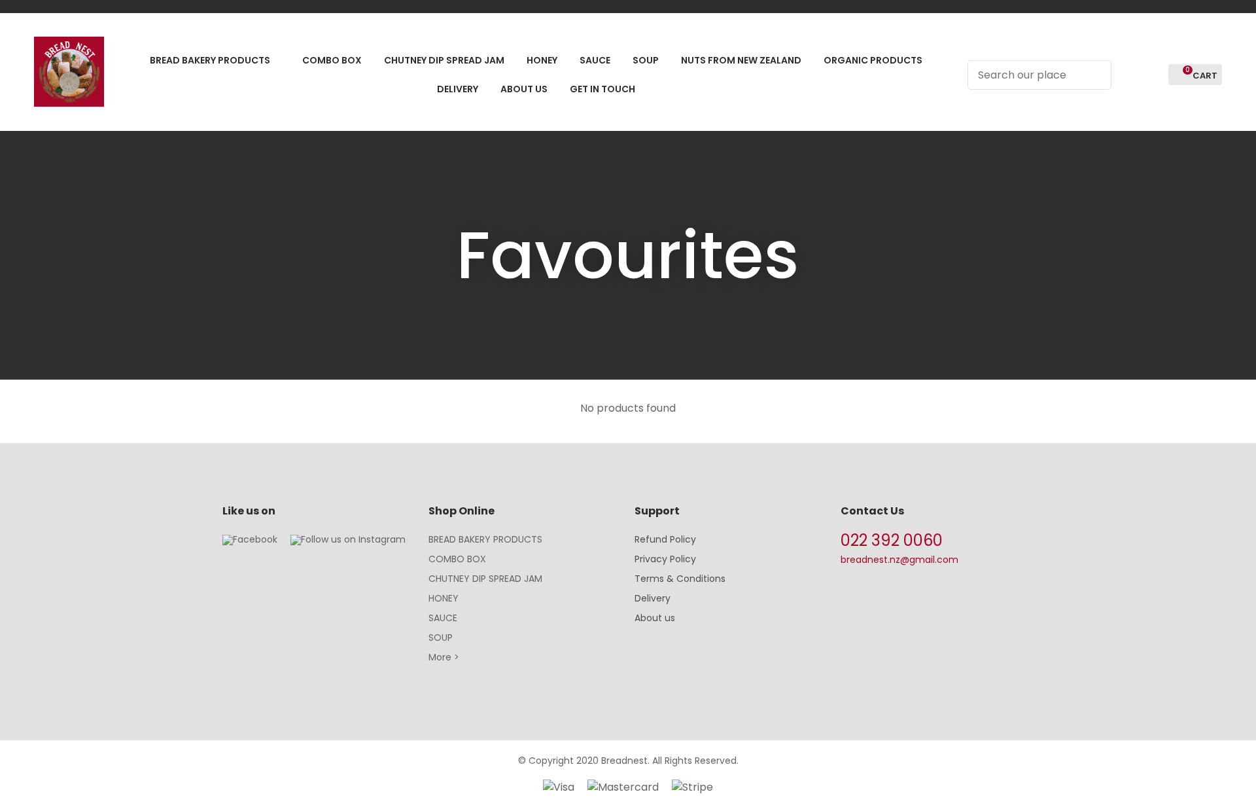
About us (655, 617)
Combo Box (332, 60)
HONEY (443, 598)
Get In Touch (602, 89)
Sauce (595, 60)
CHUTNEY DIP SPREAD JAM (485, 578)
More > (443, 657)
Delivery (457, 89)
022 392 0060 (892, 540)
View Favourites (1152, 75)
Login (1129, 75)
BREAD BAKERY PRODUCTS (485, 539)
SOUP (440, 637)
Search (1095, 75)
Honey (542, 60)
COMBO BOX (457, 559)
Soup (646, 60)
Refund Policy (665, 539)
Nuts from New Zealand (741, 60)
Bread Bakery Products (210, 60)
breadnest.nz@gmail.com (899, 559)
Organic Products (873, 60)
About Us (524, 89)
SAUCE (442, 617)
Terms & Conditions (680, 578)
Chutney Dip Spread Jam (444, 60)
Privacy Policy (665, 559)
